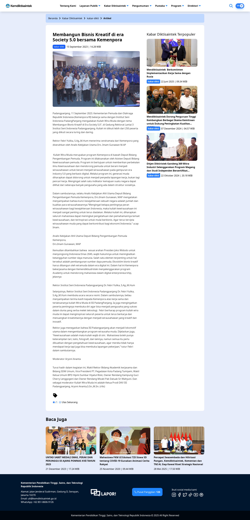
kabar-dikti (93, 18)
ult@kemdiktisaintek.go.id (42, 498)
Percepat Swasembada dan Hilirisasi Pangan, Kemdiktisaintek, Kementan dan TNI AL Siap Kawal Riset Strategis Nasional (178, 461)
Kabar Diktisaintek (115, 5)
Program (176, 5)
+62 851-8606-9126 (43, 502)
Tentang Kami (68, 5)
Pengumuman (140, 5)
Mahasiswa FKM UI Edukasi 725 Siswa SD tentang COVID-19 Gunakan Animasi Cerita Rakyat (124, 461)
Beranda (53, 18)
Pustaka (160, 5)
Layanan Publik (89, 5)
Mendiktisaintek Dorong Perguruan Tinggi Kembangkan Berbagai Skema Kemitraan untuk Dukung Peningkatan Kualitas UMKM (171, 121)
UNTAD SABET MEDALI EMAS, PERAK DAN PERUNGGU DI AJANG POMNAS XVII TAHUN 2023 (70, 461)
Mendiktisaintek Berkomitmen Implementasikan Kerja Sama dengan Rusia (169, 73)
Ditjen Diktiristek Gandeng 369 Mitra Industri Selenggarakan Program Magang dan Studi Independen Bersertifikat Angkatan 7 (171, 168)
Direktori (193, 5)
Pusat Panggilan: (148, 492)
